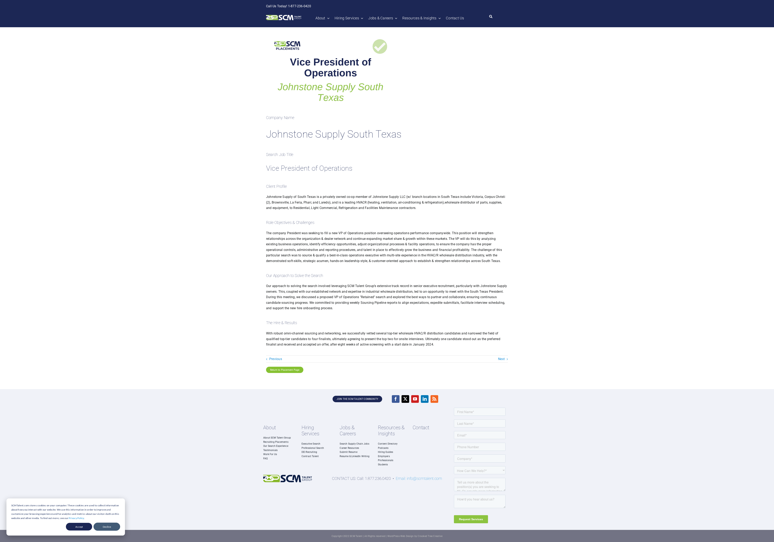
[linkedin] (425, 399)
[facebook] (395, 399)
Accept (79, 526)
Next (501, 359)
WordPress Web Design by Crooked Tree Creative (415, 536)
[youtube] (415, 399)
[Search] (490, 17)
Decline (107, 526)
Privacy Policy (76, 518)
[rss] (434, 399)
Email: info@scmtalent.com (419, 478)
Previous (275, 359)
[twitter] (405, 399)
